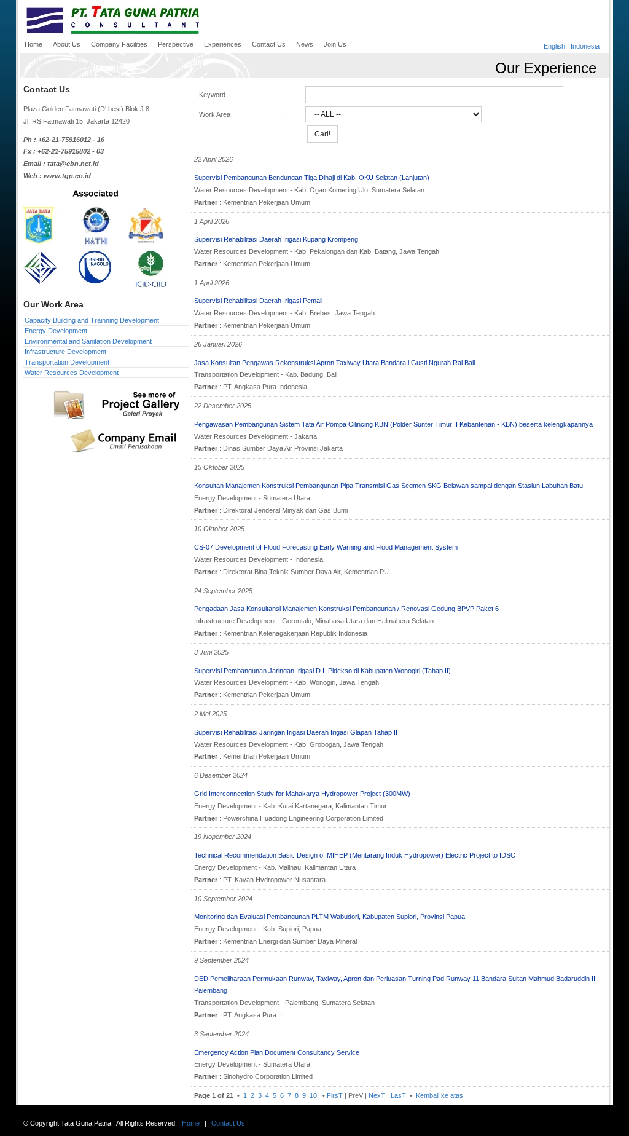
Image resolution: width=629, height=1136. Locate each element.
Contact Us (228, 1123)
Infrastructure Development (65, 351)
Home (191, 1123)
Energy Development (56, 330)
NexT (377, 1095)
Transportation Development (67, 362)
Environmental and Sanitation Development (88, 341)
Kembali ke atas (438, 1095)
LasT (398, 1095)
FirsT (335, 1095)
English (554, 46)
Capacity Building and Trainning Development (92, 320)
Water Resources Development (72, 372)
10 (313, 1095)
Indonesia (585, 46)
